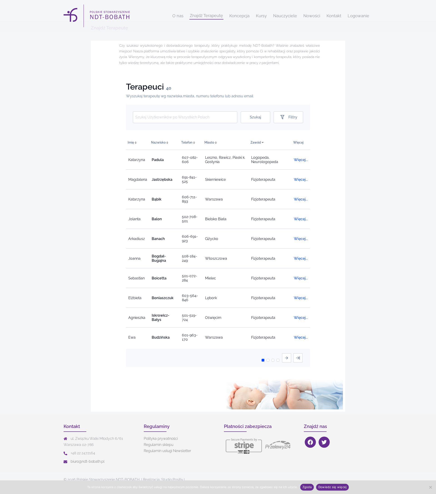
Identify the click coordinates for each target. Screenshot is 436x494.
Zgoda (307, 487)
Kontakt (334, 15)
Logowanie (358, 15)
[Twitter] (324, 442)
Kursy (261, 15)
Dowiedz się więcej (332, 487)
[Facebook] (310, 442)
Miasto (209, 142)
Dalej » (286, 357)
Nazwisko (158, 142)
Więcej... (301, 160)
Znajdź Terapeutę (206, 15)
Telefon (186, 142)
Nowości (311, 15)
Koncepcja (239, 15)
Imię (131, 142)
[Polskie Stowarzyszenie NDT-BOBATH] (97, 16)
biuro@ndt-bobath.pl (87, 461)
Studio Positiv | (173, 479)
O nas (177, 15)
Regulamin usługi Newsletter (167, 451)
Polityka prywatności (161, 438)
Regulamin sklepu (158, 445)
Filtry (292, 117)
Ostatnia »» (297, 357)
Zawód (255, 142)
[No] (430, 487)
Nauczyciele (285, 15)
